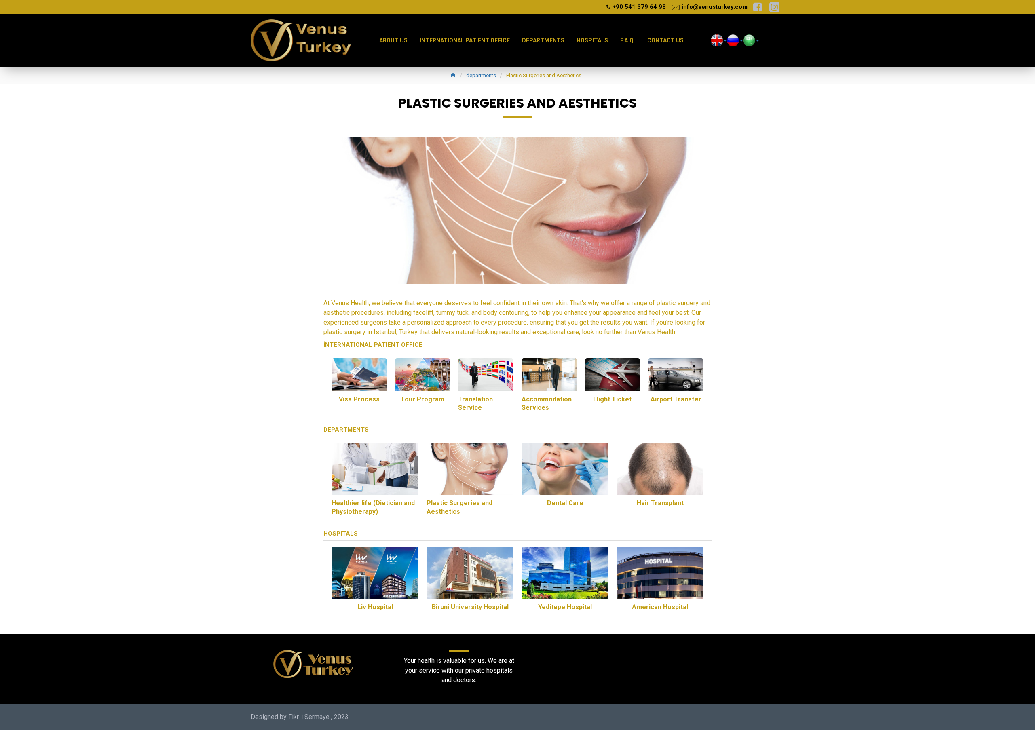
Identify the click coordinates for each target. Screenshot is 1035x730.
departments (481, 75)
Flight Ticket (612, 399)
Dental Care (565, 503)
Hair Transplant (660, 503)
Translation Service (475, 403)
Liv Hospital (375, 607)
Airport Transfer (676, 399)
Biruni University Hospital (470, 607)
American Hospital (660, 607)
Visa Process (359, 399)
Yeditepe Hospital (565, 607)
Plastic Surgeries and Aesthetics (459, 507)
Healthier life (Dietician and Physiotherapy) (373, 507)
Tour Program (422, 399)
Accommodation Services (547, 403)
